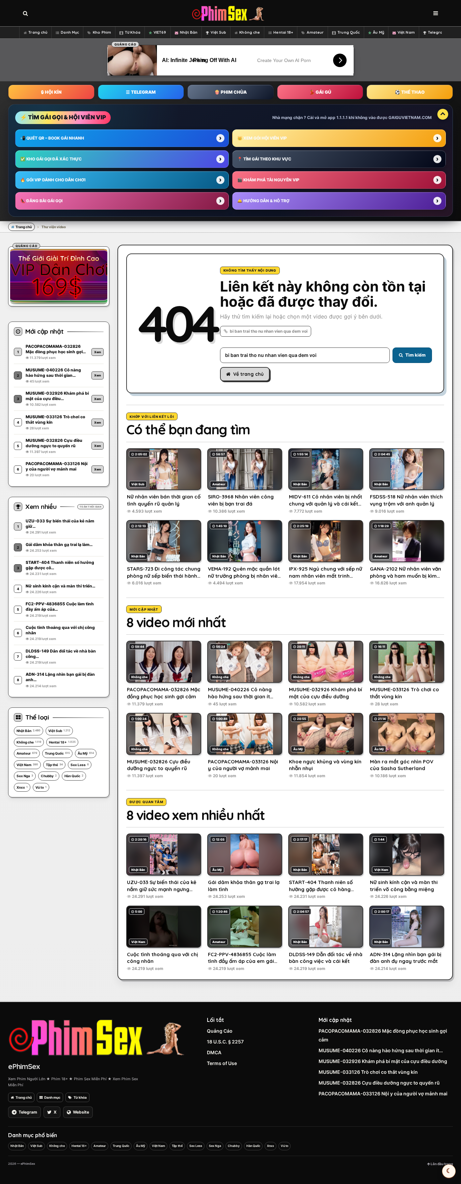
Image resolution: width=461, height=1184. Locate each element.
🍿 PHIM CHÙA (230, 92)
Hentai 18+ (283, 32)
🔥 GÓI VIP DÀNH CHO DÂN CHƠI (52, 179)
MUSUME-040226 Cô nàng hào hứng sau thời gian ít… (381, 1050)
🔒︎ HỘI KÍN (51, 92)
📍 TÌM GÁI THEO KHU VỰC (264, 158)
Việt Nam (406, 32)
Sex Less (80, 765)
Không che (249, 32)
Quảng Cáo (220, 1031)
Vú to (41, 787)
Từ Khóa (132, 32)
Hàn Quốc (73, 776)
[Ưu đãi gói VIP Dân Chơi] (58, 275)
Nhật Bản (189, 32)
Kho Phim (102, 32)
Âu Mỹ (378, 32)
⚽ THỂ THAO (410, 92)
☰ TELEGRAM (141, 92)
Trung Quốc (348, 32)
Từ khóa (80, 1097)
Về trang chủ (248, 374)
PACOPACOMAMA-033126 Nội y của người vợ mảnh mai (383, 1093)
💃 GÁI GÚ (320, 92)
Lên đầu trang (441, 1164)
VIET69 (160, 32)
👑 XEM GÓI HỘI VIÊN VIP (262, 138)
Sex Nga (25, 776)
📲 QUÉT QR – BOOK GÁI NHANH (52, 138)
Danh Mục (70, 32)
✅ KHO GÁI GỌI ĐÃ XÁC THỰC (51, 158)
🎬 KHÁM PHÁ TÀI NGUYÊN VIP (268, 179)
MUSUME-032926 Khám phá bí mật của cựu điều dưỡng (383, 1061)
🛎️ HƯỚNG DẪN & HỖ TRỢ (263, 200)
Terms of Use (222, 1063)
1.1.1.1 (342, 117)
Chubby (49, 776)
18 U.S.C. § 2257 (225, 1041)
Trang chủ (37, 32)
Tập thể (54, 765)
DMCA (214, 1052)
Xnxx (22, 787)
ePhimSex (24, 1066)
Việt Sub (218, 32)
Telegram (437, 32)
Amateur (315, 32)
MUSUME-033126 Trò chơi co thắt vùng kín (368, 1072)
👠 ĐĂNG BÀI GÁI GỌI (41, 200)
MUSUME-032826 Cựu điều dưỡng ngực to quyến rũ (379, 1083)
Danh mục (52, 1097)
